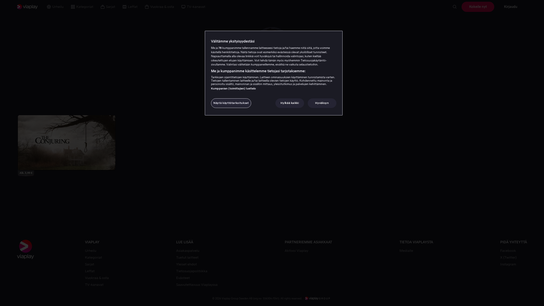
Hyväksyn (322, 103)
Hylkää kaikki (289, 103)
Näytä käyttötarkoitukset (231, 103)
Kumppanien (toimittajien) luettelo (233, 88)
